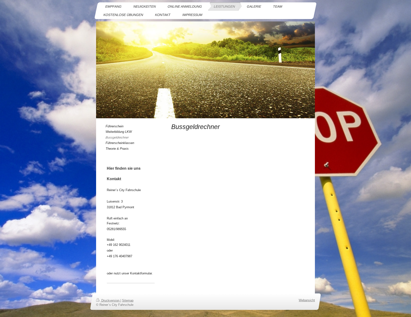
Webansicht (307, 300)
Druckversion (110, 300)
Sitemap (127, 300)
